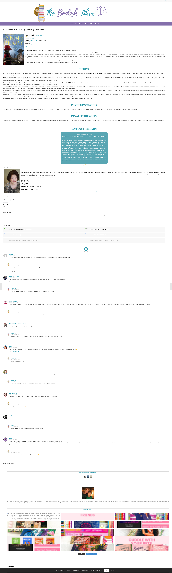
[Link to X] (162, 1)
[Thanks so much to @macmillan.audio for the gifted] (142, 524)
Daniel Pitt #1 (31, 38)
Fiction (30, 41)
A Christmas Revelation (39, 35)
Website (90, 191)
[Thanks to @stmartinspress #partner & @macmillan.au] (33, 516)
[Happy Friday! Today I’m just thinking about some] (142, 540)
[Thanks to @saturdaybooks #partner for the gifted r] (33, 524)
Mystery (33, 41)
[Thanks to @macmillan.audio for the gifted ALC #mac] (33, 547)
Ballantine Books (34, 40)
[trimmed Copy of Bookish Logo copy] (70, 12)
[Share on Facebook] (23, 216)
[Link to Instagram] (168, 1)
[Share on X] (64, 216)
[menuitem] (71, 24)
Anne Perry (44, 34)
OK (106, 570)
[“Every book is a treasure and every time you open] (87, 516)
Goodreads (27, 48)
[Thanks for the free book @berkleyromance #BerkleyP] (142, 516)
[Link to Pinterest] (166, 1)
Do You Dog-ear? (16, 351)
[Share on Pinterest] (104, 216)
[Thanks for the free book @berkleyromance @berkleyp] (33, 532)
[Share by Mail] (145, 216)
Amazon (26, 46)
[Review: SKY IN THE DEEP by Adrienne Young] (1, 286)
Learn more (113, 570)
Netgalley (31, 44)
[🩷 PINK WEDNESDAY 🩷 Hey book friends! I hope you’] (142, 547)
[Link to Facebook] (164, 1)
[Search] (102, 24)
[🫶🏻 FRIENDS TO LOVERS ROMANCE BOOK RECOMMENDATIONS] (33, 540)
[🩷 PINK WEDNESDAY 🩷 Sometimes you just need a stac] (87, 532)
